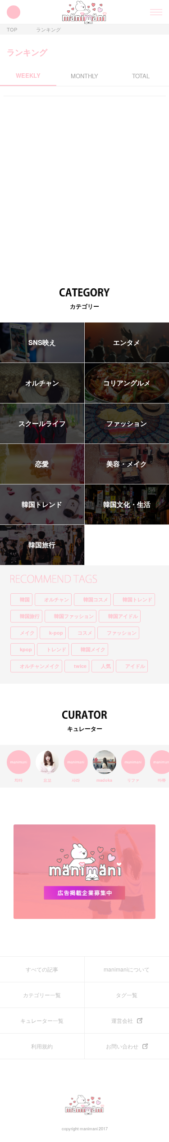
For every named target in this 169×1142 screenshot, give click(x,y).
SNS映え (42, 342)
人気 (106, 666)
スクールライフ (42, 423)
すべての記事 (42, 969)
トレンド (56, 649)
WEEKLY (28, 76)
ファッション (122, 632)
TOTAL (141, 76)
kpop (26, 649)
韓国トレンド (42, 504)
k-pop (56, 632)
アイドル (135, 666)
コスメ (85, 632)
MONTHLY (84, 76)
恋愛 (42, 464)
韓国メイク (93, 649)
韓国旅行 (41, 545)
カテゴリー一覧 (42, 995)
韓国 (25, 599)
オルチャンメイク (39, 666)
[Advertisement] (84, 190)
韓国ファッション (74, 616)
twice (80, 666)
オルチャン (42, 383)
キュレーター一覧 (42, 1021)
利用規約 (42, 1046)
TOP (12, 29)
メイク (27, 632)
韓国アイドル (123, 616)
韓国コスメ (95, 599)
